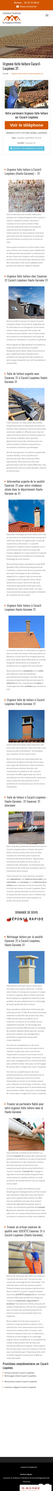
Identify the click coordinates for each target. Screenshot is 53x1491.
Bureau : (26, 2)
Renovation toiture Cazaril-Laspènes (21, 1381)
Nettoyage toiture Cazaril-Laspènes (20, 1376)
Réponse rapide (26, 919)
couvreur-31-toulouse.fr (28, 1467)
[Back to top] (46, 1484)
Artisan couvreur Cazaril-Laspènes (19, 1372)
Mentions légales (26, 1474)
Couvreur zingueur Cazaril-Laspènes (20, 1387)
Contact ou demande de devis (27, 148)
